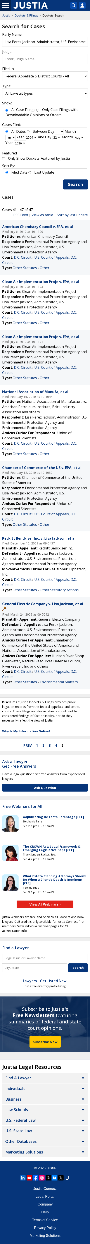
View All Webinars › (45, 904)
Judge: (7, 51)
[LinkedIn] (23, 1177)
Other (44, 267)
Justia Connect (45, 1188)
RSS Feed (20, 215)
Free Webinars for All (22, 806)
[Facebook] (35, 1177)
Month (70, 131)
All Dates (18, 131)
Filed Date (19, 172)
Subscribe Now (45, 1042)
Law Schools (16, 1109)
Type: (6, 86)
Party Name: (12, 34)
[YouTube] (29, 1177)
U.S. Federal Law (20, 1120)
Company (45, 1204)
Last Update (44, 172)
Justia (51, 1168)
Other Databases (21, 1141)
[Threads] (48, 1177)
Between (40, 131)
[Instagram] (42, 1177)
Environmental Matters (59, 682)
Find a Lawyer (15, 947)
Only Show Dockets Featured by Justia (39, 158)
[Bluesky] (54, 1177)
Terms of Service (45, 1220)
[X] (61, 1177)
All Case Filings (23, 109)
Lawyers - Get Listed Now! (45, 980)
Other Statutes (25, 267)
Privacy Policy (45, 1228)
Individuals (15, 1088)
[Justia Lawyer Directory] (67, 1177)
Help (45, 1212)
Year (20, 137)
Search (75, 184)
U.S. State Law (18, 1130)
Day (51, 131)
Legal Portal (45, 1196)
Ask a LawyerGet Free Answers (19, 764)
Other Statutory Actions (59, 590)
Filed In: (8, 68)
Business (13, 1099)
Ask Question (45, 787)
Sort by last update (72, 215)
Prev (27, 745)
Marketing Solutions (24, 1152)
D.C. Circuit (22, 257)
